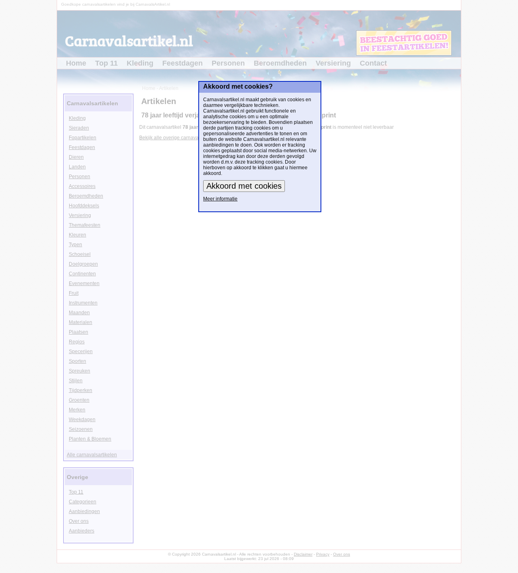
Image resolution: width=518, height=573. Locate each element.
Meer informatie (220, 199)
